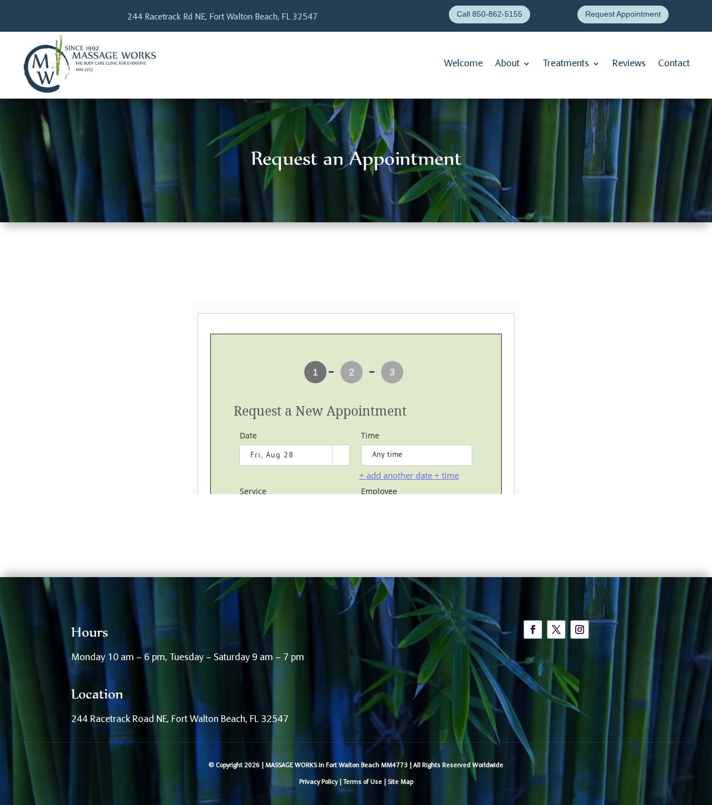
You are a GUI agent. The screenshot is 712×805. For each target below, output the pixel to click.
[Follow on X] (556, 629)
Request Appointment (623, 13)
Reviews (629, 63)
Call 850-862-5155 (489, 13)
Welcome (463, 63)
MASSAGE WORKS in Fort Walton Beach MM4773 (336, 765)
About (507, 63)
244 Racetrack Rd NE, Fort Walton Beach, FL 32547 (222, 17)
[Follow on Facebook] (532, 629)
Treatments (566, 63)
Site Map (400, 782)
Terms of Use (362, 782)
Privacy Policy (318, 782)
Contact (674, 63)
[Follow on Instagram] (579, 629)
